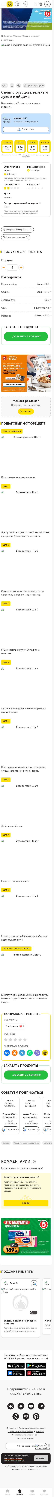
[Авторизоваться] (47, 4)
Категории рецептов (25, 1438)
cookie (21, 1460)
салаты (5, 1143)
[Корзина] (40, 4)
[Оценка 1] (5, 1039)
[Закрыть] (49, 1445)
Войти (25, 1203)
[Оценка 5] (24, 1039)
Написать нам (28, 1446)
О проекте (11, 1428)
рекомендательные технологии (13, 1459)
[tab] (7, 1492)
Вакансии (40, 1431)
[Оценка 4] (20, 1039)
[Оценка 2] (10, 1039)
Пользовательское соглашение (20, 1431)
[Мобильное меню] (2, 4)
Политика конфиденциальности (32, 1428)
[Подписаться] (34, 1283)
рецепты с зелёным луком (26, 1143)
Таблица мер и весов (14, 237)
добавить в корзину (26, 336)
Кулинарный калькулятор (15, 229)
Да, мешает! (26, 411)
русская (8, 197)
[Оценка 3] (15, 1039)
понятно (41, 1458)
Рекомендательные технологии (24, 1435)
